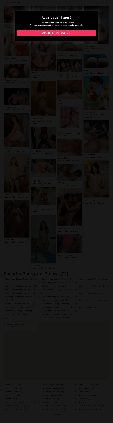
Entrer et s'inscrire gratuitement (56, 33)
